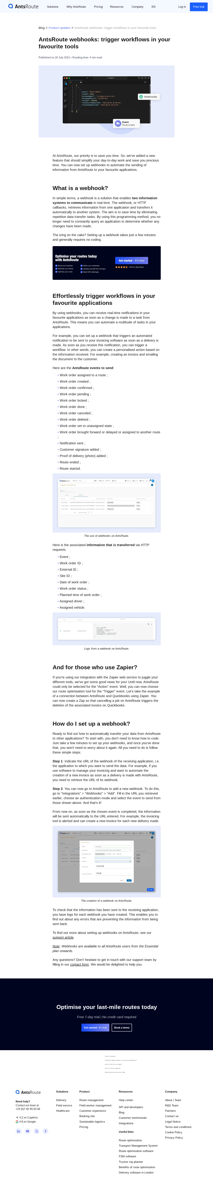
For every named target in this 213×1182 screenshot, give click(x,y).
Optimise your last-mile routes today (115, 1072)
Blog (42, 28)
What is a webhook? (110, 1056)
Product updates (59, 28)
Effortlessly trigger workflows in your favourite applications (121, 1060)
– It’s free (95, 1027)
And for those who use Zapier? (113, 1064)
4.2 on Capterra (28, 1117)
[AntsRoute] (20, 6)
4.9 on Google (27, 1121)
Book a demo (121, 1027)
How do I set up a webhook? (112, 1068)
